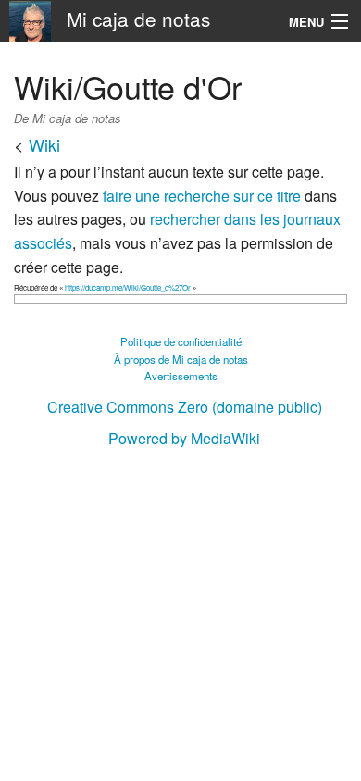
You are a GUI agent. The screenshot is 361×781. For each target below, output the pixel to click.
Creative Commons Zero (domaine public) (184, 406)
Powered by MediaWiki (184, 438)
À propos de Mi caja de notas (181, 359)
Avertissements (181, 375)
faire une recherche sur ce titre (202, 195)
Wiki (44, 144)
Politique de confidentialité (181, 341)
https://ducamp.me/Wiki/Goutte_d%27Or (128, 287)
